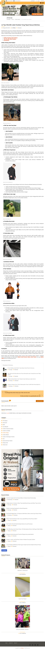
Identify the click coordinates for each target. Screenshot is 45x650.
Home (6, 642)
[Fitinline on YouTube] (30, 644)
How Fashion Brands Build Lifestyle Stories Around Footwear (19, 523)
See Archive (4, 550)
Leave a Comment (40, 401)
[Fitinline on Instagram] (32, 644)
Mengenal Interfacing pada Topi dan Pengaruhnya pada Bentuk (20, 534)
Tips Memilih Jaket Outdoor (10, 39)
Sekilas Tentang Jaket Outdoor (11, 37)
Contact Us (11, 642)
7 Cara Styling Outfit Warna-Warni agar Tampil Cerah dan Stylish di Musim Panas (23, 544)
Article (13, 19)
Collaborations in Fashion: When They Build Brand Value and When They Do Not (23, 503)
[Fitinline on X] (38, 644)
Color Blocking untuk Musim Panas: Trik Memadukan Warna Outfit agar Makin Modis (24, 529)
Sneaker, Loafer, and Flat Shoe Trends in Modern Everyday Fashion (20, 539)
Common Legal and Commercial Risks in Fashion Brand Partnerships (21, 498)
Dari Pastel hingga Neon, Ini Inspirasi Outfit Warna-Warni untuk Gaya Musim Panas (23, 513)
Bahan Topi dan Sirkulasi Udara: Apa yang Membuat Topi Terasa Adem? (21, 518)
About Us (15, 642)
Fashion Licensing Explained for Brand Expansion (16, 508)
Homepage (8, 19)
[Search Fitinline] (41, 3)
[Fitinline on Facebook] (35, 644)
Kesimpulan (6, 40)
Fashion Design (17, 19)
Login (8, 413)
